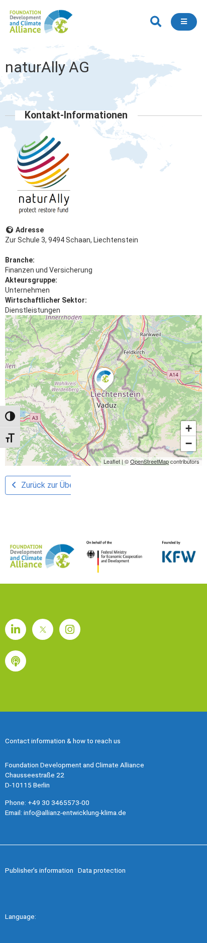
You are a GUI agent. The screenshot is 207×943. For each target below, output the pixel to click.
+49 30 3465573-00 (58, 802)
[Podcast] (15, 660)
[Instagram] (69, 629)
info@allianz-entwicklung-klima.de (75, 813)
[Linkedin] (15, 629)
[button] (155, 22)
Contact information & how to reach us (63, 741)
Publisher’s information (39, 870)
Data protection (102, 870)
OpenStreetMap (149, 461)
